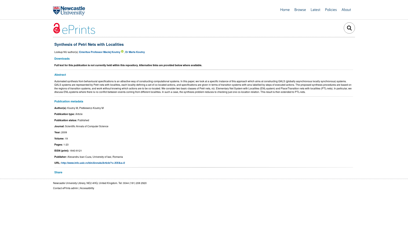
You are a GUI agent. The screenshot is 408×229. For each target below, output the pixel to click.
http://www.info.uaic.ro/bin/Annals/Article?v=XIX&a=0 (93, 163)
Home (285, 10)
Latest (315, 10)
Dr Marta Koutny (135, 52)
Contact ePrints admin (65, 188)
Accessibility (87, 188)
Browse (300, 10)
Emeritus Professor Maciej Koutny (99, 52)
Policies (331, 10)
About (346, 10)
